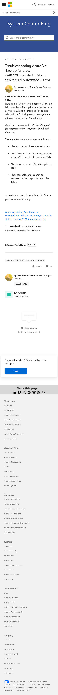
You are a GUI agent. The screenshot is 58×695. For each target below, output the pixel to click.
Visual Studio (8, 626)
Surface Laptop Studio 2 (12, 415)
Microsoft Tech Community (13, 612)
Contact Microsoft (19, 684)
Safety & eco (32, 687)
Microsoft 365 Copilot (11, 574)
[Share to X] (24, 391)
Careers (6, 640)
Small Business (9, 579)
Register (42, 4)
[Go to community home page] (10, 4)
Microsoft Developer (11, 598)
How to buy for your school (13, 518)
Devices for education (11, 504)
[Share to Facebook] (19, 391)
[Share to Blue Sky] (34, 391)
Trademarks (20, 687)
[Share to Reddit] (29, 391)
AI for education (9, 532)
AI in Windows (9, 429)
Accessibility (8, 668)
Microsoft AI (8, 546)
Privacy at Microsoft (11, 654)
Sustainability (8, 673)
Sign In (51, 4)
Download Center (10, 457)
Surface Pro (8, 405)
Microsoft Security (10, 551)
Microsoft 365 (9, 560)
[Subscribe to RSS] (38, 391)
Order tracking (9, 471)
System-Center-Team (24, 87)
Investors (7, 659)
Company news (9, 649)
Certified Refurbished (11, 476)
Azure (6, 593)
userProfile (21, 284)
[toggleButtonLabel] (54, 13)
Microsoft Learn (9, 602)
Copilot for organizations (12, 420)
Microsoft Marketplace (12, 617)
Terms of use (8, 687)
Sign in (15, 370)
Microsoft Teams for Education (14, 509)
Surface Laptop (9, 410)
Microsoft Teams (9, 570)
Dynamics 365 (9, 555)
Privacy (32, 684)
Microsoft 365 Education (12, 513)
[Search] (34, 4)
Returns (6, 467)
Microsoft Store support (12, 462)
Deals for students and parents (15, 528)
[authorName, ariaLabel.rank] (9, 89)
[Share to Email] (43, 391)
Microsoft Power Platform (13, 565)
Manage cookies (44, 684)
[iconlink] (9, 294)
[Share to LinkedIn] (14, 391)
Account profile (9, 452)
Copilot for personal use (12, 424)
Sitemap (7, 684)
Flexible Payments (10, 485)
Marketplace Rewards (11, 621)
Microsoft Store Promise (12, 481)
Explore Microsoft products (13, 434)
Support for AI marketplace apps (15, 607)
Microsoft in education (12, 499)
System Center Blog (12, 12)
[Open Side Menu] (4, 4)
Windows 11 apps (10, 439)
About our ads (9, 690)
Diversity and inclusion (12, 663)
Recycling (44, 687)
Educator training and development (16, 523)
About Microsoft (9, 644)
